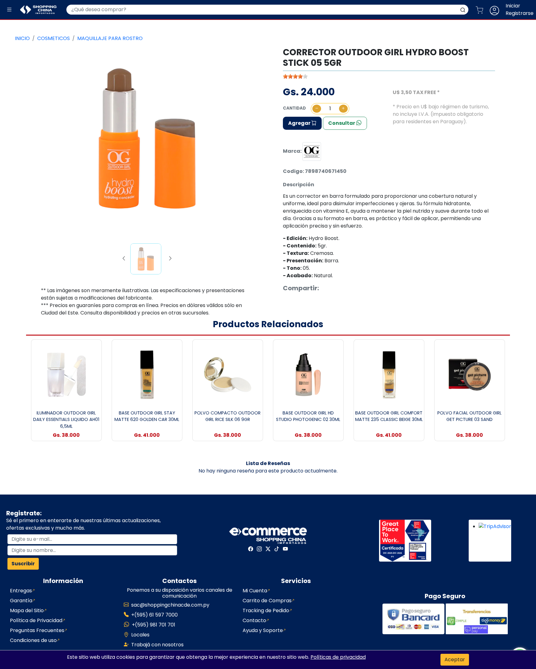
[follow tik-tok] (277, 548)
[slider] (295, 76)
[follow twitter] (268, 548)
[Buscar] (462, 10)
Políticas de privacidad (338, 657)
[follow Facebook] (251, 548)
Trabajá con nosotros (157, 644)
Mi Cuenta (255, 590)
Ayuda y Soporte (263, 630)
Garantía (21, 600)
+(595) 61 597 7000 (154, 614)
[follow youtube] (285, 548)
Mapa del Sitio (27, 610)
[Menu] (9, 9)
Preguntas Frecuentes (37, 630)
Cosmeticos (53, 38)
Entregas (21, 590)
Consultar (342, 123)
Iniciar (513, 5)
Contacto (254, 620)
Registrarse (520, 13)
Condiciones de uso (33, 640)
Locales (140, 634)
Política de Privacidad (36, 620)
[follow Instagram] (259, 548)
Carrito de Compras (267, 600)
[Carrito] (482, 9)
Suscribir (23, 563)
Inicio (22, 38)
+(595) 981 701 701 (153, 624)
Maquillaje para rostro (110, 38)
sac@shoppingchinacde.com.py (170, 604)
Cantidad (294, 108)
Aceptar (454, 659)
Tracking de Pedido (266, 610)
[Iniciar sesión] (497, 9)
